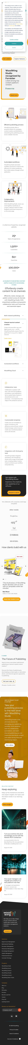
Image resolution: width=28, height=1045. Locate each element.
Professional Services (7, 955)
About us (4, 985)
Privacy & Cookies (14, 1029)
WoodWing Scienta (6, 970)
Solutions (4, 939)
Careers (4, 997)
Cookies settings (14, 39)
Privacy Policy (19, 23)
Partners (4, 992)
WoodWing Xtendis (6, 973)
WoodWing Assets (6, 968)
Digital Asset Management (8, 941)
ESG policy (4, 990)
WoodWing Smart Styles (8, 977)
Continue (14, 43)
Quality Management (7, 953)
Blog (3, 987)
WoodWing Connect (7, 975)
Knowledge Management (8, 951)
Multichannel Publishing (7, 944)
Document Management (8, 946)
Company (4, 983)
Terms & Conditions (14, 1033)
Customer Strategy (6, 958)
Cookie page (12, 25)
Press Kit (4, 999)
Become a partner (6, 994)
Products (4, 963)
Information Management (8, 948)
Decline (14, 47)
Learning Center (6, 1001)
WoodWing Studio (6, 966)
